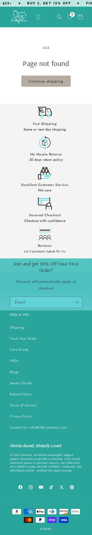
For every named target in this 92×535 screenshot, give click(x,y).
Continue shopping (46, 81)
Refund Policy (21, 394)
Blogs (14, 371)
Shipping (17, 327)
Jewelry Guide (21, 383)
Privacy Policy (21, 416)
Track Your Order (23, 338)
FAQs (14, 360)
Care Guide (19, 349)
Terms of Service (23, 405)
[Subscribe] (76, 302)
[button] (38, 17)
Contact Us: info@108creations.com (38, 427)
